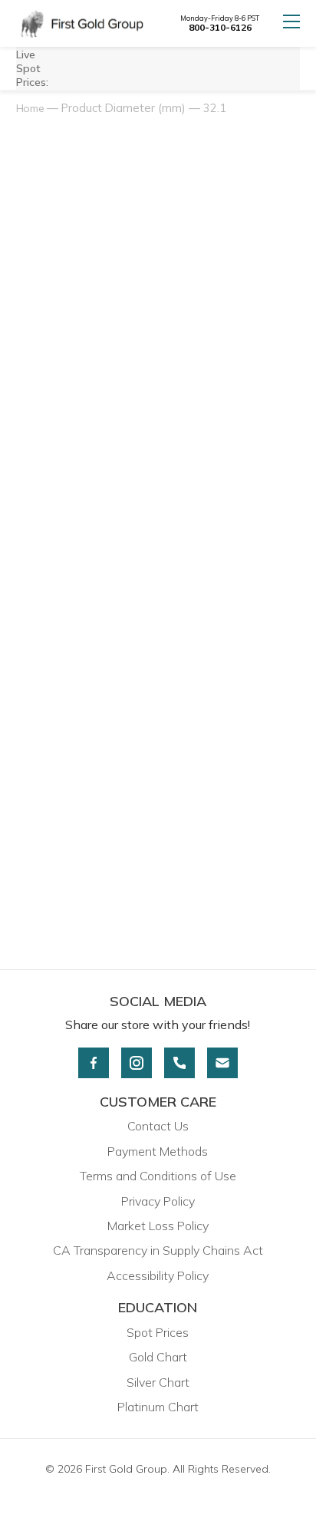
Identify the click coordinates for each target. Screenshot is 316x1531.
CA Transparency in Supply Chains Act (158, 1250)
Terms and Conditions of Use (158, 1175)
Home (30, 108)
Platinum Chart (158, 1406)
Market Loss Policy (158, 1225)
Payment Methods (157, 1151)
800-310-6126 (220, 27)
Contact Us (158, 1125)
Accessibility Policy (158, 1275)
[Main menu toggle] (291, 23)
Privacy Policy (158, 1201)
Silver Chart (158, 1382)
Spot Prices (158, 1332)
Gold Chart (158, 1356)
